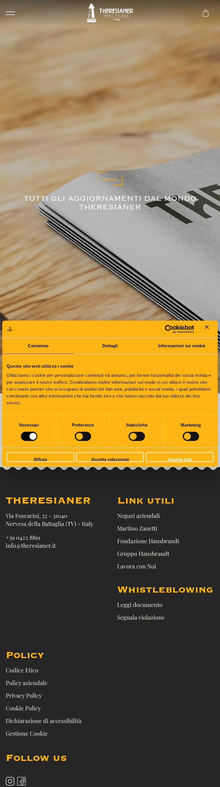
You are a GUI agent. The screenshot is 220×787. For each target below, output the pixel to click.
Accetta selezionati (110, 459)
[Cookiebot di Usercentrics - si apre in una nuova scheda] (169, 329)
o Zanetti (146, 528)
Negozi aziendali (138, 515)
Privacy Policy (24, 695)
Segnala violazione (141, 617)
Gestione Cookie (27, 733)
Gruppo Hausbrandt (143, 553)
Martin (126, 528)
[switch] (83, 436)
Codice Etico (22, 670)
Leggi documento (139, 604)
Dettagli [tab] (110, 345)
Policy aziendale (26, 682)
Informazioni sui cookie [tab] (181, 345)
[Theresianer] (110, 13)
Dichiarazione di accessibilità (43, 720)
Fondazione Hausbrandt (148, 541)
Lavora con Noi (136, 566)
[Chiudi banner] (209, 329)
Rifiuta (40, 459)
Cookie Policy (23, 708)
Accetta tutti (180, 459)
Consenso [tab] (38, 345)
